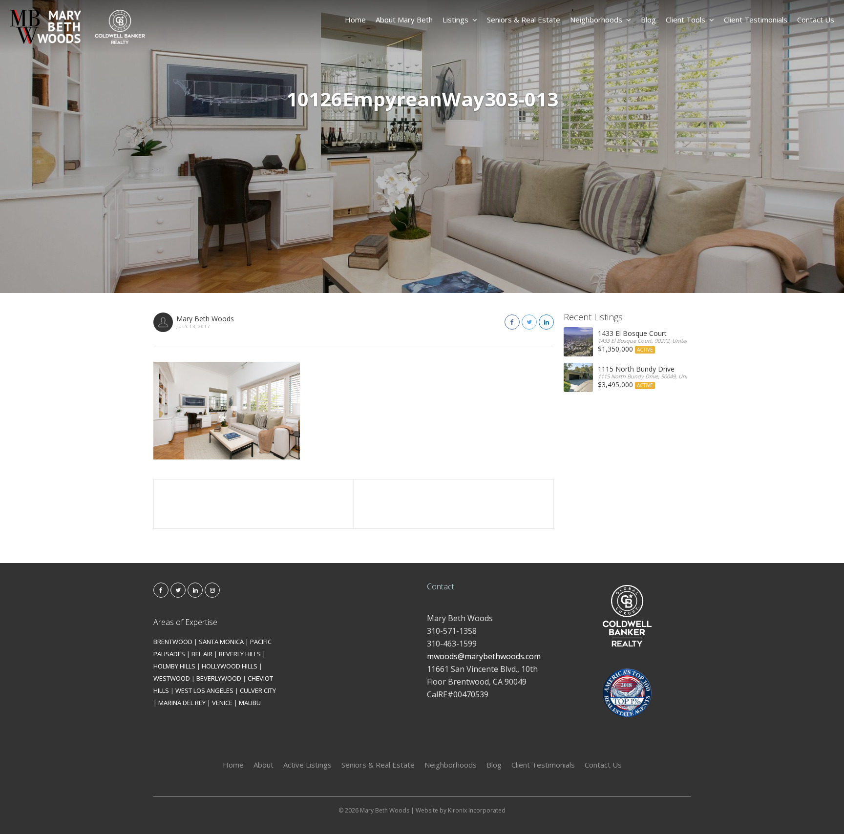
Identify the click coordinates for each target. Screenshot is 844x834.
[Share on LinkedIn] (546, 322)
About (263, 765)
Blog (648, 19)
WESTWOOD (171, 678)
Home (355, 19)
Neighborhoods (596, 19)
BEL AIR (201, 653)
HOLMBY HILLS (174, 666)
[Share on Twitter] (529, 322)
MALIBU (250, 702)
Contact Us (815, 19)
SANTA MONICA (221, 641)
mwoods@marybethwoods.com (484, 656)
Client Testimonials (755, 19)
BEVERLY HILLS (240, 653)
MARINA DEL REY (182, 702)
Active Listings (307, 765)
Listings (455, 19)
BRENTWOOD (172, 641)
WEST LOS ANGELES (204, 690)
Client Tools (685, 19)
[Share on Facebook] (512, 322)
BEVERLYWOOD (218, 678)
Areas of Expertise (185, 622)
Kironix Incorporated (477, 810)
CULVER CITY (258, 690)
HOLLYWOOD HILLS (229, 666)
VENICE (222, 702)
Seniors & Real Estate (523, 19)
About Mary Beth (404, 19)
